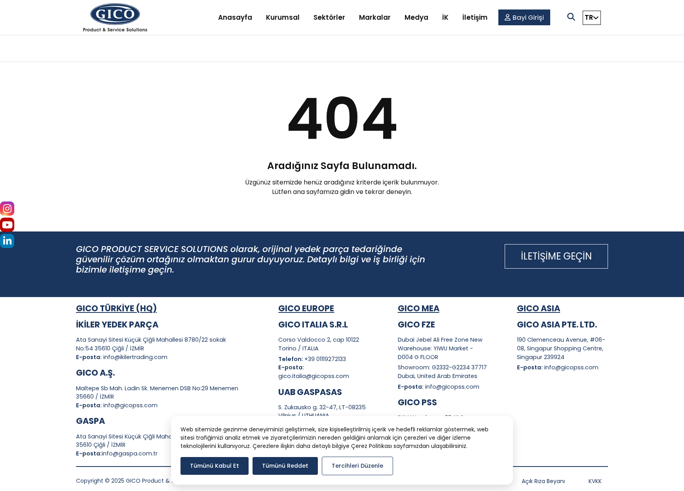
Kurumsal (283, 17)
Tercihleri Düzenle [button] (357, 466)
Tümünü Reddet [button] (285, 466)
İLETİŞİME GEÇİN (556, 256)
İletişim (475, 17)
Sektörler (329, 17)
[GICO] (115, 17)
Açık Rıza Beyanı (543, 481)
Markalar (375, 17)
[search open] (571, 17)
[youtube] (7, 226)
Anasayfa (235, 17)
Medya (416, 17)
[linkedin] (7, 242)
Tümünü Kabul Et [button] (214, 466)
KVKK (595, 481)
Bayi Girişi (528, 17)
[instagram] (7, 209)
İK (445, 17)
